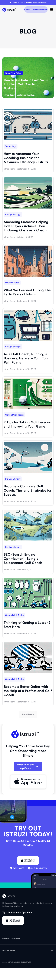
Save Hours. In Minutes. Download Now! (30, 2)
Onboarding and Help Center (25, 766)
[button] (52, 9)
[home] (9, 9)
